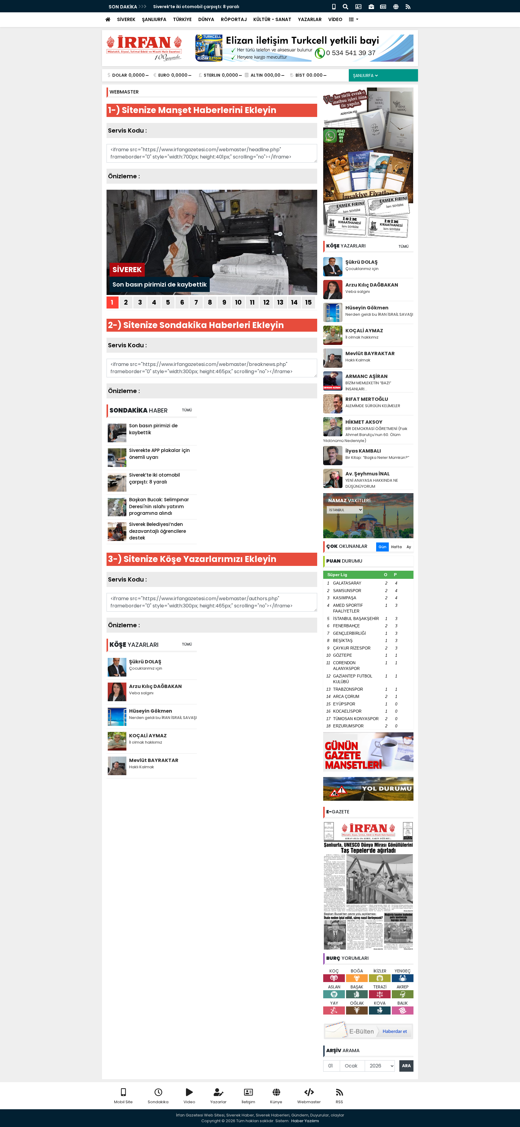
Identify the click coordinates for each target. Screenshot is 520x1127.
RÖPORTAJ (234, 19)
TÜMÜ (403, 246)
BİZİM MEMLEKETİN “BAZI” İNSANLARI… (368, 386)
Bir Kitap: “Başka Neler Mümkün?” (377, 457)
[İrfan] (368, 885)
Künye (276, 1102)
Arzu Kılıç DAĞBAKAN (371, 284)
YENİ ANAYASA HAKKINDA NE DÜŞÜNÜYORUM (371, 483)
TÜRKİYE (182, 19)
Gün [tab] (382, 546)
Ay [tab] (409, 546)
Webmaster (309, 1102)
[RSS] (408, 6)
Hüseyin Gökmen (366, 307)
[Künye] (395, 6)
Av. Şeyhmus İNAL (367, 473)
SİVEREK (126, 19)
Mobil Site (123, 1102)
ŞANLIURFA (154, 19)
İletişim (248, 1102)
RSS (339, 1102)
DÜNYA (206, 19)
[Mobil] (334, 6)
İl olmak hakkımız (362, 337)
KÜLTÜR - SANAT (272, 19)
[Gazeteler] (383, 6)
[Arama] (345, 6)
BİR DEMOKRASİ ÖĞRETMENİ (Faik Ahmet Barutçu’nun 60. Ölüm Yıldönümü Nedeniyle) (365, 435)
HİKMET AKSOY (363, 422)
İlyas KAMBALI (363, 450)
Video (189, 1102)
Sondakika (158, 1102)
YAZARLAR (310, 19)
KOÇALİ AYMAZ (364, 330)
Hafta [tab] (396, 546)
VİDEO (335, 19)
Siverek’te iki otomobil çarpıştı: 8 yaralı (196, 7)
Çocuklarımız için (362, 269)
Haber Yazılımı (305, 1121)
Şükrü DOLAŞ (361, 262)
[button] (354, 19)
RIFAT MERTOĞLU (366, 399)
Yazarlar (218, 1102)
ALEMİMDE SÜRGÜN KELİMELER (372, 406)
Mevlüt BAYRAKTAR (370, 353)
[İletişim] (358, 6)
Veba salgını (357, 291)
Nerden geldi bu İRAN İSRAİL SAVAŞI (379, 314)
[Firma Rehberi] (371, 6)
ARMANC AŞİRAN (366, 376)
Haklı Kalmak (357, 360)
